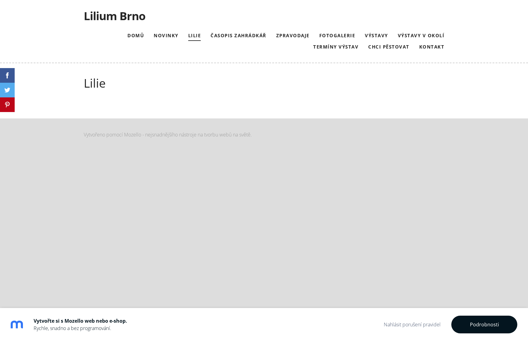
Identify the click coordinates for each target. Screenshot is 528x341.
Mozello (132, 134)
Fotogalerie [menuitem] (337, 35)
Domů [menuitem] (135, 35)
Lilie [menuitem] (194, 35)
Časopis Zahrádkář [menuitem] (238, 35)
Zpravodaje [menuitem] (293, 35)
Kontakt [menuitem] (432, 47)
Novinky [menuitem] (166, 35)
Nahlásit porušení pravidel (412, 324)
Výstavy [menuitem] (376, 35)
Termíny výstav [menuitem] (335, 47)
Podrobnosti (484, 324)
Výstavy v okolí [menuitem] (421, 35)
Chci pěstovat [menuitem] (388, 47)
